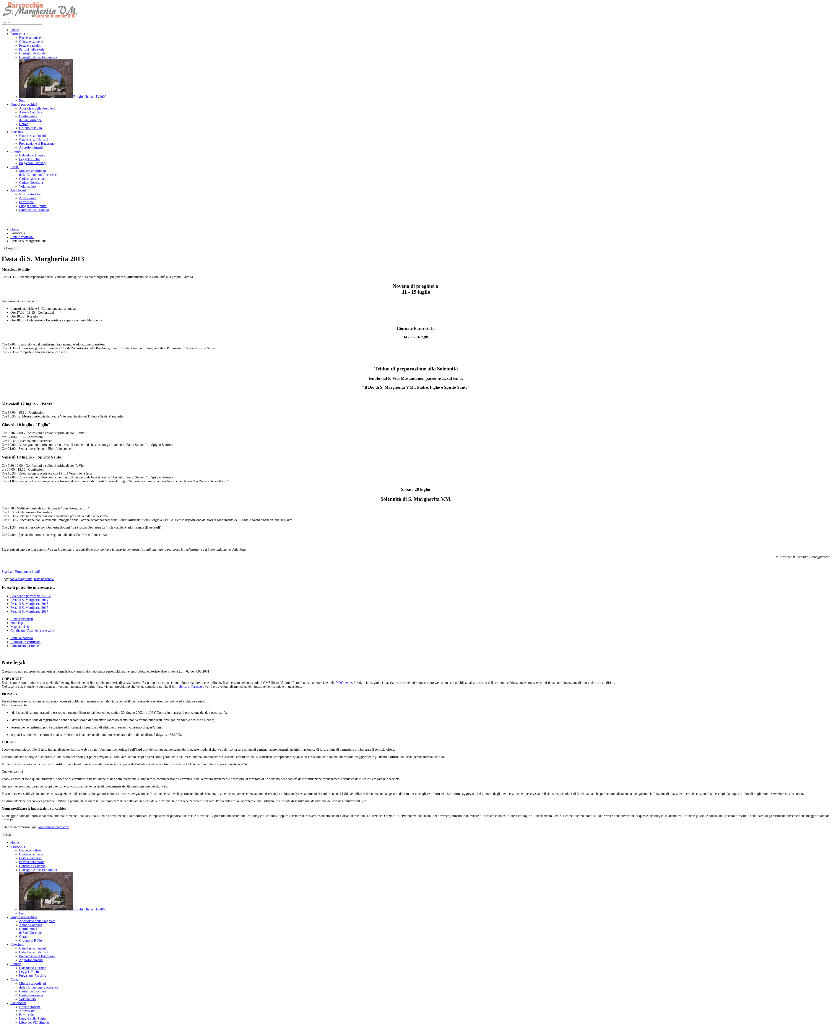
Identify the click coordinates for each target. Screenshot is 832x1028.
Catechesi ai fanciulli (33, 136)
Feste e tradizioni (30, 45)
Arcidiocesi (18, 190)
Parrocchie (26, 202)
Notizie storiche (30, 194)
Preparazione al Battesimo (37, 143)
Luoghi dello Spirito (33, 206)
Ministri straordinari (38, 173)
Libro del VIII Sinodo (34, 210)
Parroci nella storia (31, 49)
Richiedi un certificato (25, 642)
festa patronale (44, 579)
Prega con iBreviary (32, 163)
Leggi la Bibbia (29, 159)
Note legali (17, 623)
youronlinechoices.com (53, 827)
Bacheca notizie (30, 37)
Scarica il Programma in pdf (21, 571)
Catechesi (17, 132)
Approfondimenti (31, 147)
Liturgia (15, 151)
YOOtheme (344, 682)
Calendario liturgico (32, 155)
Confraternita (30, 118)
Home (14, 30)
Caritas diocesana (31, 182)
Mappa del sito (20, 627)
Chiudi (7, 834)
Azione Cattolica (30, 112)
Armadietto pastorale (24, 646)
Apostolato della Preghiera (37, 108)
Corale (23, 124)
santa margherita (21, 579)
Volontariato (27, 186)
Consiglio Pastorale (32, 53)
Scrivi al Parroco (190, 686)
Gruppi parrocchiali (23, 104)
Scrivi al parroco (21, 638)
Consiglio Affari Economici (38, 57)
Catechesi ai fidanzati (33, 139)
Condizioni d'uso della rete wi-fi (32, 630)
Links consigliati (21, 619)
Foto (22, 100)
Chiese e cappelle (31, 41)
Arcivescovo (27, 198)
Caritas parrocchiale (32, 178)
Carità (14, 167)
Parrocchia (17, 34)
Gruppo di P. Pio (30, 128)
